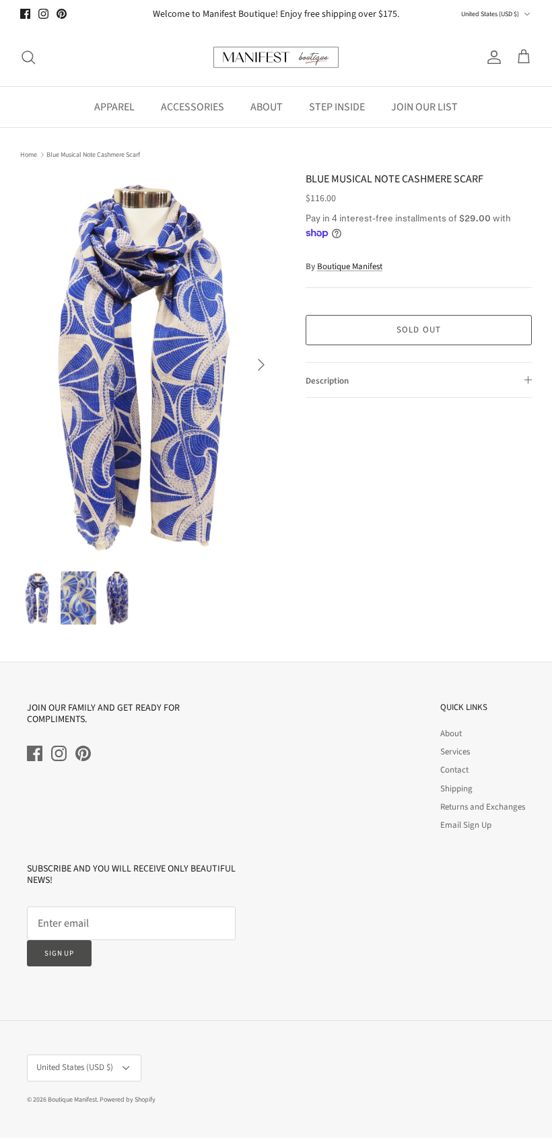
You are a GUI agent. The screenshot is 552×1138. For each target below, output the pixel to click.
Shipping (456, 789)
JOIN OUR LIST (424, 107)
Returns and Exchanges (482, 807)
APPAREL (114, 107)
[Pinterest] (62, 14)
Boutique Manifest (349, 266)
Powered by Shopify (128, 1099)
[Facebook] (25, 14)
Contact (454, 770)
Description (327, 381)
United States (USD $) (490, 14)
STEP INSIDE (337, 107)
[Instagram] (43, 14)
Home (28, 154)
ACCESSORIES (192, 107)
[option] (148, 365)
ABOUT (266, 107)
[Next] (261, 365)
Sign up (59, 953)
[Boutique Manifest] (276, 57)
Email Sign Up (465, 825)
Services (455, 752)
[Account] (491, 57)
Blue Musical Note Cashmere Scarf (93, 154)
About (451, 733)
